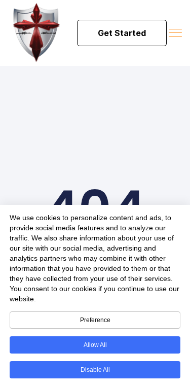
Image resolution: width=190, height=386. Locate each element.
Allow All (95, 344)
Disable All (95, 369)
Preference (95, 320)
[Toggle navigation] (176, 33)
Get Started (122, 33)
